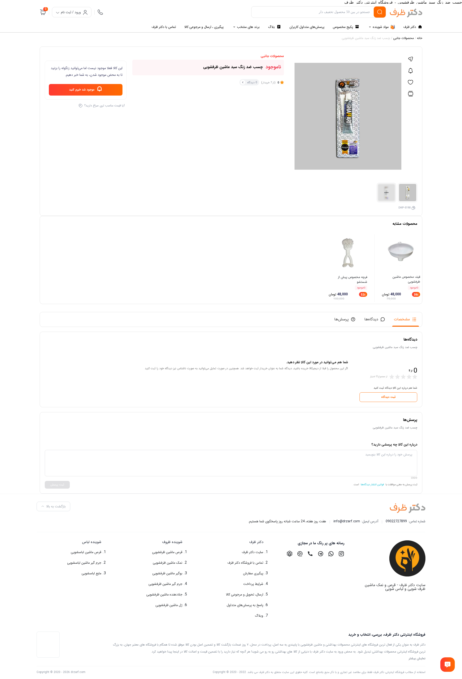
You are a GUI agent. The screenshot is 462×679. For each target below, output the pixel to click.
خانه (419, 38)
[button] (231, 542)
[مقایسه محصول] (410, 94)
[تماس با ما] (447, 664)
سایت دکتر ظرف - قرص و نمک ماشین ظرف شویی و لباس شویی (395, 587)
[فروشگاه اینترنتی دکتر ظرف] (406, 13)
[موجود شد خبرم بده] (410, 71)
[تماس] (100, 12)
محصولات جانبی (403, 38)
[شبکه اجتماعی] (341, 553)
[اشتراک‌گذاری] (410, 59)
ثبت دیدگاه (388, 397)
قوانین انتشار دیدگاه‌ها (372, 485)
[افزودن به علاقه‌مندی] (410, 82)
